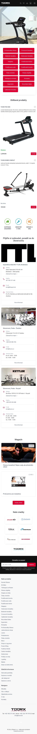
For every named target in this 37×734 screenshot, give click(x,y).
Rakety (3, 662)
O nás (3, 697)
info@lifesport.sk (11, 287)
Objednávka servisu (6, 694)
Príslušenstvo (5, 635)
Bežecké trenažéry (10, 56)
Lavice (3, 633)
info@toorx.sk (19, 715)
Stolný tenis (4, 654)
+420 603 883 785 (11, 342)
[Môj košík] (30, 3)
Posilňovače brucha (26, 67)
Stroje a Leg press (6, 643)
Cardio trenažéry (6, 651)
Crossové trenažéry (26, 50)
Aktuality (3, 689)
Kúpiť (34, 153)
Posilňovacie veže (11, 67)
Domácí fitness (5, 582)
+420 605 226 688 (11, 402)
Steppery (10, 61)
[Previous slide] (4, 25)
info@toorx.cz (10, 349)
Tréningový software (10, 78)
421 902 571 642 (10, 280)
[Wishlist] (23, 3)
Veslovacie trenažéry (27, 56)
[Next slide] (32, 25)
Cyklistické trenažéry (10, 90)
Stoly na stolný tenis (7, 665)
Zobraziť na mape (11, 274)
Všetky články (18, 503)
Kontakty (3, 699)
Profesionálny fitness (10, 50)
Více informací (18, 302)
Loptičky (3, 659)
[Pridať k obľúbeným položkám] (35, 107)
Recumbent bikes (27, 84)
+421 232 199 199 (25, 713)
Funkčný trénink (5, 649)
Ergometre (11, 84)
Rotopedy (27, 78)
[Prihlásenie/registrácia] (27, 3)
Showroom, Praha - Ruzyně (12, 388)
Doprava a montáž (6, 675)
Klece (2, 641)
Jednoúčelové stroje (7, 630)
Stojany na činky (5, 593)
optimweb (21, 731)
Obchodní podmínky (6, 673)
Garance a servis (6, 681)
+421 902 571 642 (10, 713)
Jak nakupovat (5, 678)
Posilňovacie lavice (27, 61)
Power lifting (4, 646)
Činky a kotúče (10, 73)
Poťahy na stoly (5, 657)
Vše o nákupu (5, 691)
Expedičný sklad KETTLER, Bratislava (15, 265)
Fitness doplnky (26, 73)
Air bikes (3, 585)
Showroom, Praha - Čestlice (12, 328)
